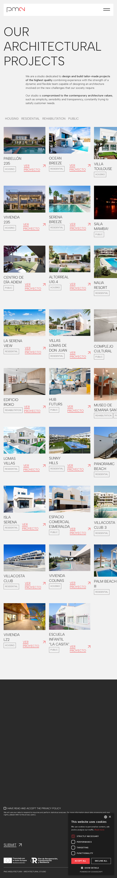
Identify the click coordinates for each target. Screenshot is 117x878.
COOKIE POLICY (46, 753)
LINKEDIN (8, 761)
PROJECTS (10, 744)
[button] (106, 10)
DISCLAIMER (44, 744)
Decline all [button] (101, 861)
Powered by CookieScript (91, 872)
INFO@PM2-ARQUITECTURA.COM (22, 711)
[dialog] (91, 844)
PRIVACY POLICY (46, 748)
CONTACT (9, 753)
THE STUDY (10, 748)
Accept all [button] (80, 861)
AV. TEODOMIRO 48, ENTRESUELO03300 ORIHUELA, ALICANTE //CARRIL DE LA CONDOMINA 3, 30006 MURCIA (79, 719)
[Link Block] (24, 140)
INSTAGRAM (10, 757)
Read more (99, 829)
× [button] (110, 817)
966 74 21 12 (10, 715)
